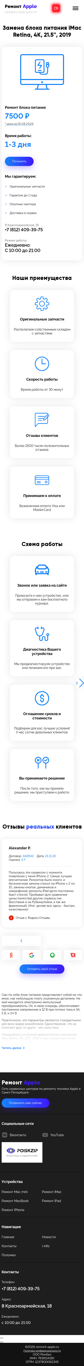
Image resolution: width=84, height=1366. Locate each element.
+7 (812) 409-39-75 (24, 229)
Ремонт (21, 8)
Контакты (9, 1246)
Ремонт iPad (51, 1201)
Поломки (9, 1255)
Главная (8, 1237)
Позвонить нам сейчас (25, 1103)
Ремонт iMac (52, 1192)
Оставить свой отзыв (42, 969)
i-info (46, 1246)
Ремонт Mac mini (15, 1192)
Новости (49, 1237)
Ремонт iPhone (13, 1210)
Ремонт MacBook (15, 1201)
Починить (19, 161)
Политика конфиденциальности (42, 1350)
